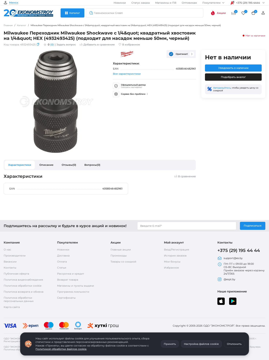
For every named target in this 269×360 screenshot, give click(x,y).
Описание (46, 164)
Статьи (61, 267)
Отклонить (234, 344)
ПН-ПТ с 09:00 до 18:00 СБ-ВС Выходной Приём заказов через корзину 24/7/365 (244, 268)
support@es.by (233, 258)
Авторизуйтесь (222, 87)
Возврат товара (67, 279)
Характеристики (19, 164)
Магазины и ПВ (165, 2)
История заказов (175, 255)
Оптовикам (189, 2)
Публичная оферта (16, 273)
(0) (52, 44)
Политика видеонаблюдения (23, 279)
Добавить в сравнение (99, 44)
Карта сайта (12, 307)
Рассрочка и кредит (70, 273)
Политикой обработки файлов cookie (61, 349)
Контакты (10, 267)
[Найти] (90, 13)
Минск (13, 2)
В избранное (131, 44)
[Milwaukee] (127, 54)
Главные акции (121, 249)
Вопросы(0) (92, 164)
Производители (15, 255)
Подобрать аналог (233, 77)
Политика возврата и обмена (23, 291)
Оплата (62, 261)
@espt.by (229, 279)
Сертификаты (66, 297)
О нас (7, 249)
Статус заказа (140, 2)
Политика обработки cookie (22, 285)
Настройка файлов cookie (201, 344)
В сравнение (187, 176)
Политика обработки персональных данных (18, 299)
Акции (221, 13)
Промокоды (119, 255)
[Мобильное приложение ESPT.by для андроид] (221, 301)
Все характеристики (127, 73)
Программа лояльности (73, 291)
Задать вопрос (66, 44)
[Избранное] (243, 13)
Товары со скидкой (123, 261)
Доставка (63, 255)
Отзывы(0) (69, 164)
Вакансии (10, 261)
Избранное (171, 267)
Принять (170, 344)
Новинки (120, 2)
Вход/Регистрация (176, 249)
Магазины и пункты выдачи (75, 285)
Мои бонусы (172, 261)
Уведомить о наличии (233, 68)
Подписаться (252, 225)
